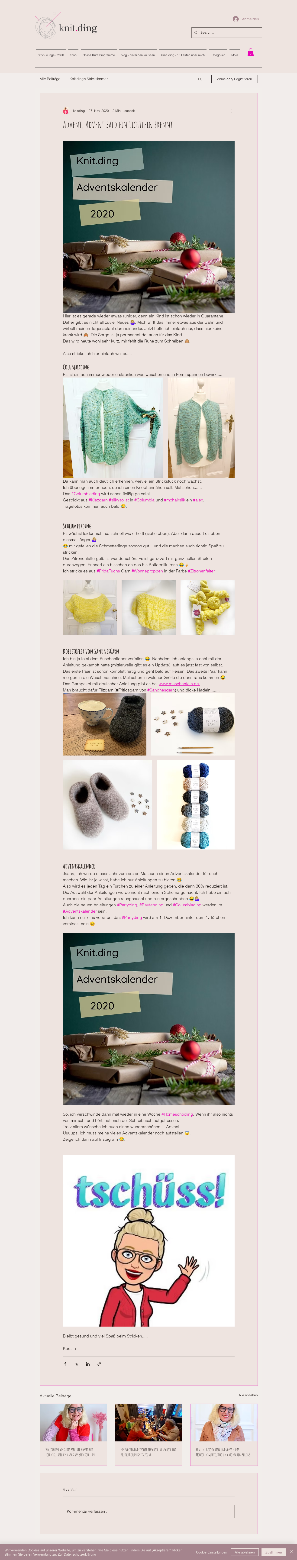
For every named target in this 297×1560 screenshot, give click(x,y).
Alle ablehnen (245, 1552)
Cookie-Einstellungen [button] (211, 1552)
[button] (200, 79)
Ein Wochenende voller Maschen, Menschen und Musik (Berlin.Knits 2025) (148, 1452)
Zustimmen (273, 1552)
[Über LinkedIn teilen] (88, 1364)
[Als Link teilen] (99, 1364)
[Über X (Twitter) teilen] (76, 1364)
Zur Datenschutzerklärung (77, 1554)
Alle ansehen (248, 1395)
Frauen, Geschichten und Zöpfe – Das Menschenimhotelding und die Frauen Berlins (223, 1452)
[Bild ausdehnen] (113, 428)
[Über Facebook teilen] (65, 1364)
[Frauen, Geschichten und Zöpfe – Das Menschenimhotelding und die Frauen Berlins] (224, 1422)
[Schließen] (291, 1552)
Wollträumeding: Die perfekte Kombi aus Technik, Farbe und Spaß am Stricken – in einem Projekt (70, 1452)
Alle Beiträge (50, 79)
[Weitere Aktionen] (232, 110)
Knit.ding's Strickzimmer (89, 79)
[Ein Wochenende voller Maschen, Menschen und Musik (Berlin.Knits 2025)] (148, 1422)
